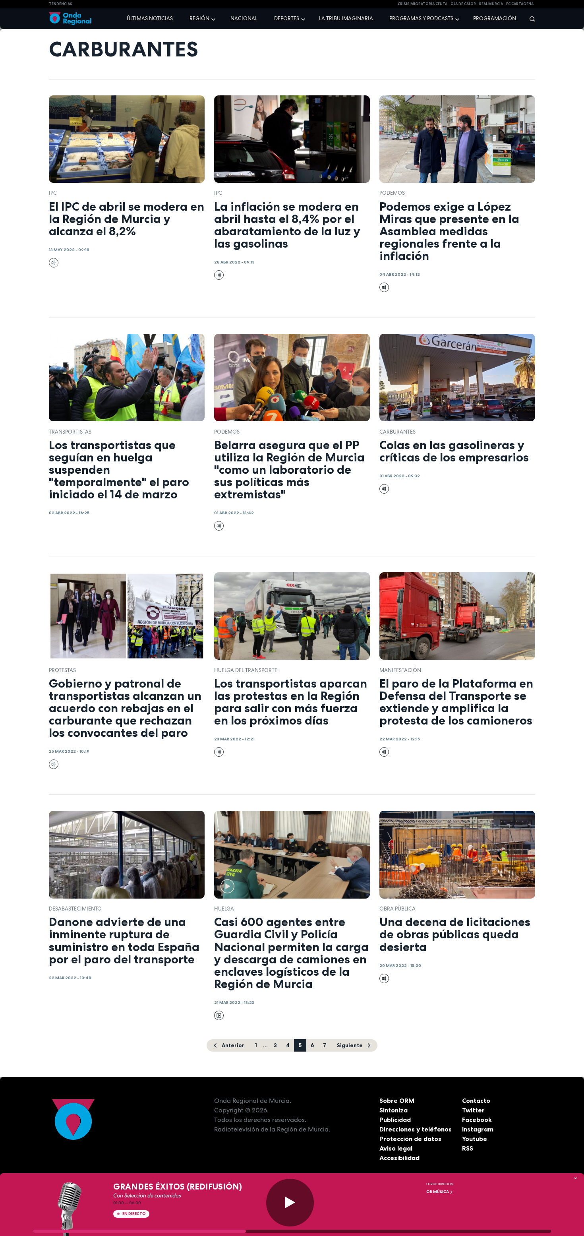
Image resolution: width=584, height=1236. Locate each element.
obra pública (397, 908)
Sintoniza (393, 1110)
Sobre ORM (396, 1100)
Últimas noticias (150, 18)
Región (199, 18)
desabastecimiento (75, 908)
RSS (467, 1148)
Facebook (477, 1120)
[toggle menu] (214, 18)
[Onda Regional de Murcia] (70, 18)
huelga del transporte (245, 670)
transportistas (70, 431)
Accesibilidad (399, 1158)
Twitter (473, 1110)
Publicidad (395, 1120)
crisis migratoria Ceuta (422, 4)
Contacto (476, 1100)
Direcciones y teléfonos (415, 1129)
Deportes (286, 18)
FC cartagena (520, 4)
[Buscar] (529, 18)
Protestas (62, 670)
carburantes (397, 431)
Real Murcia (491, 4)
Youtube (474, 1139)
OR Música (438, 1191)
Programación (494, 18)
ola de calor (463, 4)
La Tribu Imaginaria (346, 18)
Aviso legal (395, 1148)
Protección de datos (410, 1139)
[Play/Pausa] (290, 1202)
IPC (53, 193)
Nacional (243, 18)
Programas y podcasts (421, 18)
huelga (224, 908)
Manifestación (400, 670)
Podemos (392, 193)
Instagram (477, 1129)
